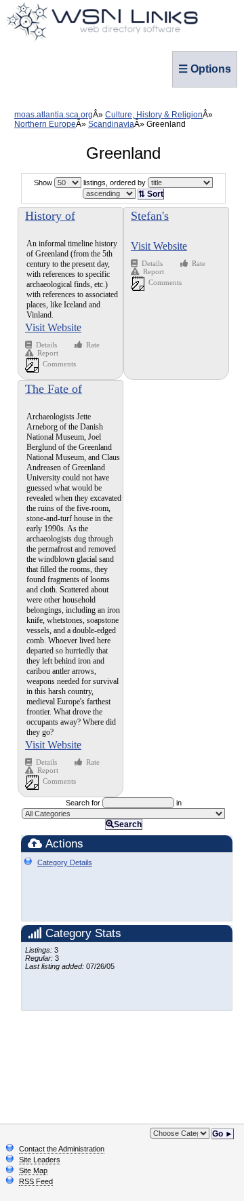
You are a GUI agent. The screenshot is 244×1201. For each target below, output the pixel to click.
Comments (59, 364)
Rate (93, 345)
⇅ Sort (150, 194)
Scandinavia (111, 124)
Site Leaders (39, 1160)
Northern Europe (45, 124)
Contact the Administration (61, 1149)
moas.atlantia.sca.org (53, 114)
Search (128, 824)
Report (47, 353)
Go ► (222, 1134)
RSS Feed (36, 1181)
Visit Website (53, 327)
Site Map (33, 1170)
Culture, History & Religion (154, 114)
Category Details (64, 862)
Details (47, 345)
